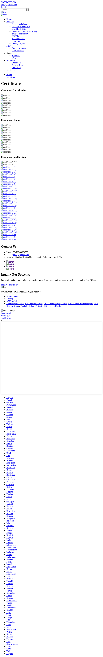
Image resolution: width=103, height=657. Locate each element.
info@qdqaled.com (21, 254)
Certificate (16, 67)
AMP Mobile (12, 301)
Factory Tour (17, 65)
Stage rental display (20, 24)
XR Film (15, 36)
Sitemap (9, 299)
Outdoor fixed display (21, 26)
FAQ (14, 58)
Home (9, 19)
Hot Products (12, 296)
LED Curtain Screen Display (80, 303)
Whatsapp (5, 315)
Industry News (18, 51)
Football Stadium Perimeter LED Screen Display (41, 306)
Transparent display (20, 34)
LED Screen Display (34, 303)
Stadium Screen (18, 38)
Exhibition (16, 63)
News (8, 46)
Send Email (6, 313)
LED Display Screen (15, 303)
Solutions (16, 55)
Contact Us (11, 70)
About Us (10, 60)
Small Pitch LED (19, 29)
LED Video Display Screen (55, 303)
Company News (19, 48)
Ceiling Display (18, 43)
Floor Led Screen (19, 41)
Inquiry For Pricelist (9, 285)
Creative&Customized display (24, 31)
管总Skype (6, 318)
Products (10, 22)
